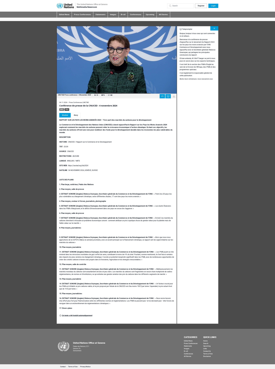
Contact (63, 366)
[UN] (65, 5)
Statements (100, 15)
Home (205, 341)
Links (205, 348)
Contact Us (207, 351)
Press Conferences (82, 15)
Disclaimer (207, 356)
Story (76, 115)
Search (205, 343)
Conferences (135, 15)
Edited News (64, 15)
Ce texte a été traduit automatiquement (77, 315)
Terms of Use (208, 354)
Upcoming (150, 15)
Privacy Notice (85, 366)
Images (113, 15)
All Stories (163, 15)
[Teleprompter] (168, 96)
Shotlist (65, 115)
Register (201, 6)
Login (213, 6)
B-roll (123, 15)
